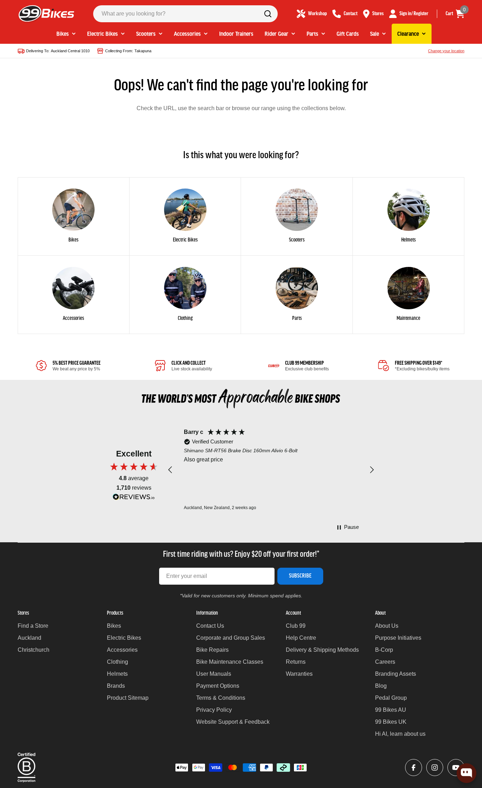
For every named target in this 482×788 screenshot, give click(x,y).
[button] (170, 469)
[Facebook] (413, 767)
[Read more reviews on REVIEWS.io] (134, 499)
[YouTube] (455, 767)
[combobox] (185, 13)
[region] (271, 470)
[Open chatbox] (466, 773)
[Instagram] (434, 767)
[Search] (268, 14)
